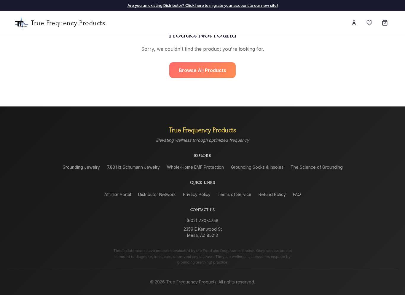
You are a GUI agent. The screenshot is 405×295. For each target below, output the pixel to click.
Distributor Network (157, 194)
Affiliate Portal (117, 194)
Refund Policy (272, 194)
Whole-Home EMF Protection (195, 167)
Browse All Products (202, 70)
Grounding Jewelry (81, 167)
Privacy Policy (197, 194)
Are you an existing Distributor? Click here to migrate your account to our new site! (202, 5)
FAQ (297, 194)
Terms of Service (234, 194)
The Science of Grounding (317, 167)
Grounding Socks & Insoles (257, 167)
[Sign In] (354, 23)
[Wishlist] (369, 23)
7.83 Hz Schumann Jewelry (133, 167)
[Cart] (385, 23)
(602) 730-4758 (202, 220)
